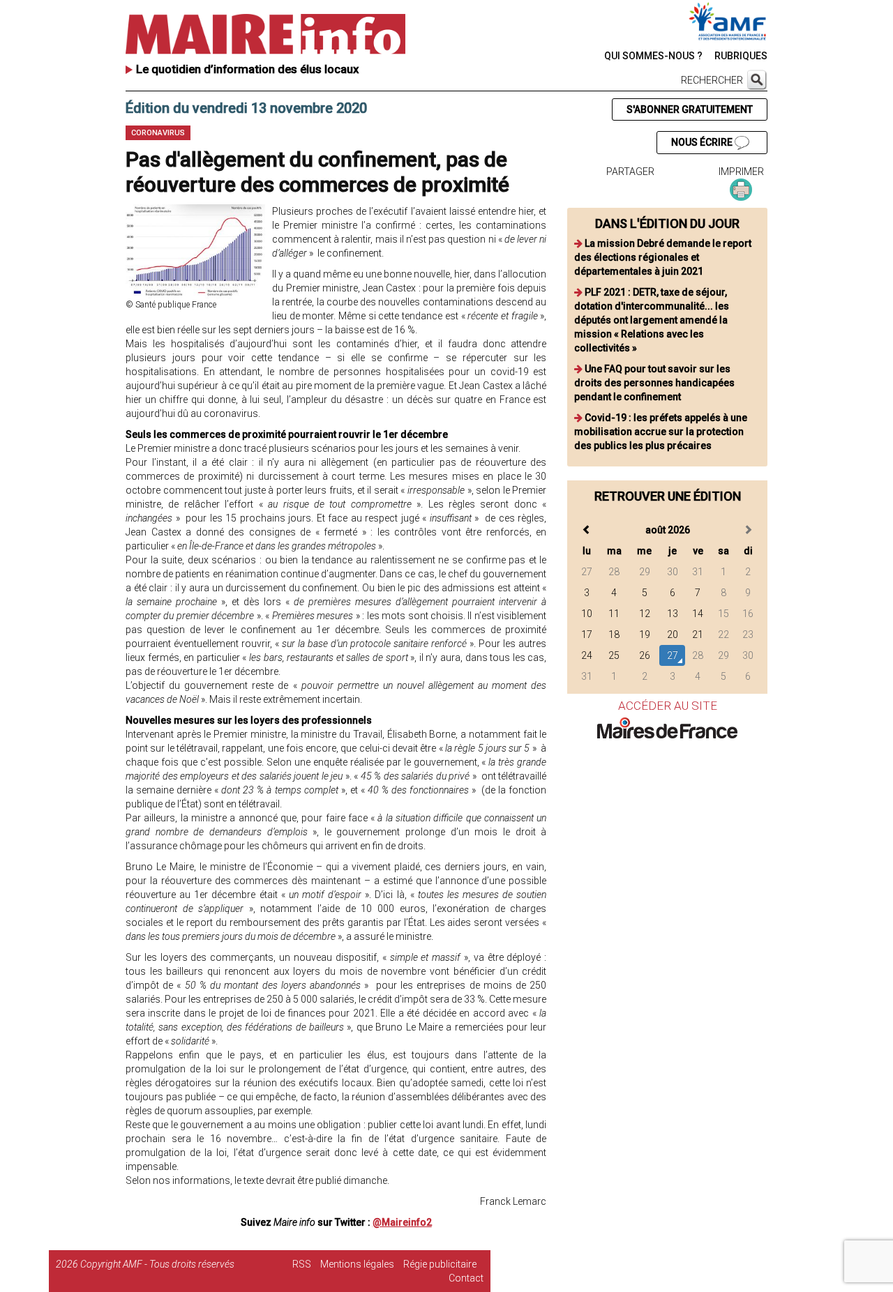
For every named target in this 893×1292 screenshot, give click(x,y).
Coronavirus (158, 132)
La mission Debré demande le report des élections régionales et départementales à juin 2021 (662, 257)
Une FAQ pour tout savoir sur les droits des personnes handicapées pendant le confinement (654, 382)
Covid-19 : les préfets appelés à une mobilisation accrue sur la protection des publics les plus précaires (660, 431)
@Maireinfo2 (402, 1222)
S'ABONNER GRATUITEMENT (689, 109)
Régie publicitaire (439, 1264)
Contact (466, 1278)
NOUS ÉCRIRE (703, 142)
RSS (301, 1264)
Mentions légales (357, 1264)
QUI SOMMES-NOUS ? (653, 55)
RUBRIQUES (740, 55)
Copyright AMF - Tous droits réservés (157, 1264)
